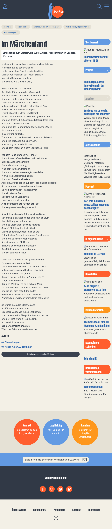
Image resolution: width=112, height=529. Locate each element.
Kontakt (76, 510)
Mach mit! (22, 27)
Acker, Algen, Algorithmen (76, 27)
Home (6, 27)
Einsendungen (10, 32)
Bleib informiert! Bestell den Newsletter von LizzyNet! (52, 459)
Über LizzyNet (19, 510)
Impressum (94, 510)
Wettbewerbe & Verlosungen (46, 27)
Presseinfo (59, 510)
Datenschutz (39, 510)
